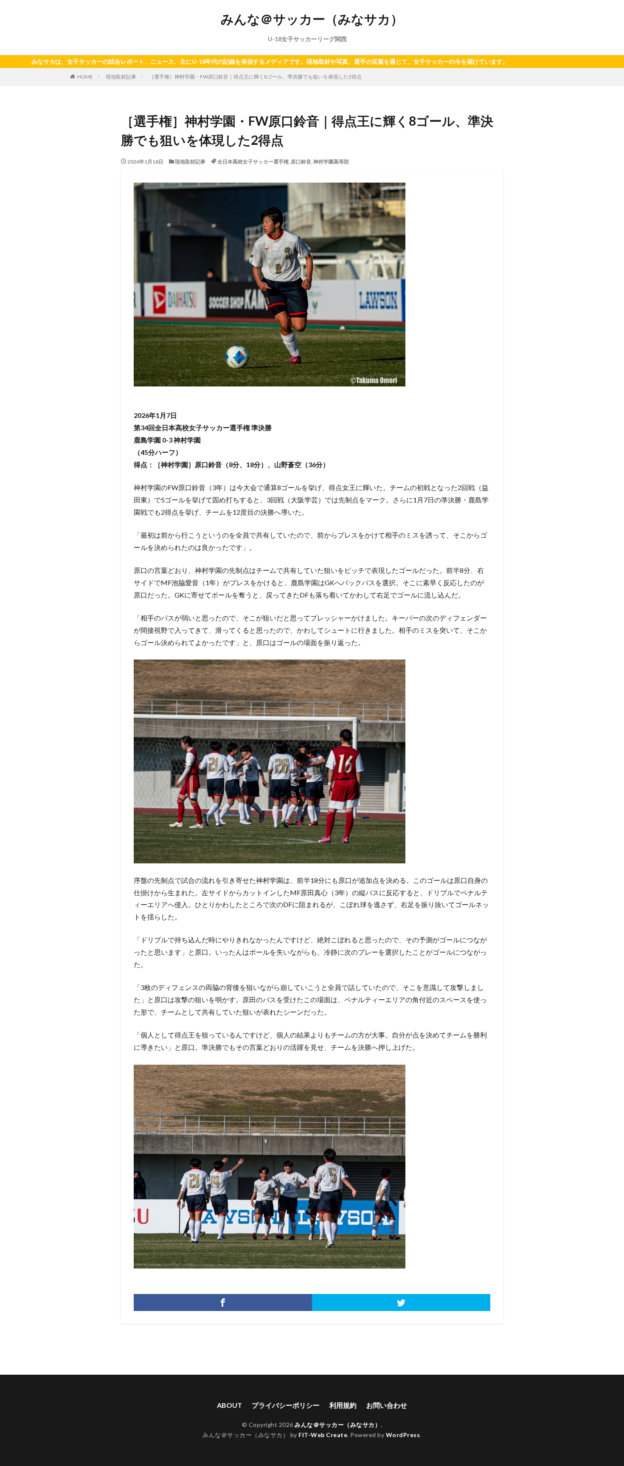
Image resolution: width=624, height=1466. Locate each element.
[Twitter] (401, 1302)
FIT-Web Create (322, 1434)
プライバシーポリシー (286, 1405)
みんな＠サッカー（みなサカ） (312, 19)
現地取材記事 (121, 76)
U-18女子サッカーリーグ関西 (307, 38)
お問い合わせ (386, 1405)
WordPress (403, 1434)
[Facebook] (223, 1302)
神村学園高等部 (331, 161)
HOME (85, 76)
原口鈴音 (301, 161)
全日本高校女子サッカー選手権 (253, 161)
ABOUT (229, 1405)
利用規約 (343, 1405)
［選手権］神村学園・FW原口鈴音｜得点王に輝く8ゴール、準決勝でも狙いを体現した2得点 (255, 76)
